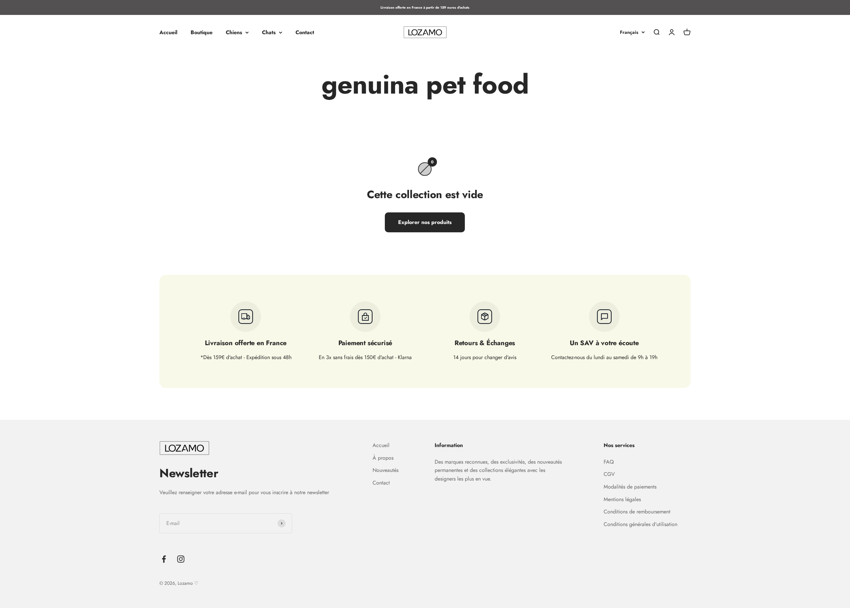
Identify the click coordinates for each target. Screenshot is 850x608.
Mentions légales (622, 499)
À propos (383, 458)
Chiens (234, 32)
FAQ (609, 462)
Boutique (201, 32)
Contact (305, 32)
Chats (269, 32)
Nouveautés (385, 470)
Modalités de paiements (630, 487)
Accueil (168, 32)
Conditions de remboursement (637, 511)
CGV (609, 474)
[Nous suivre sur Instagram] (180, 559)
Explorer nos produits (425, 222)
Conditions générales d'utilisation (640, 524)
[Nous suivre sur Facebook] (163, 559)
